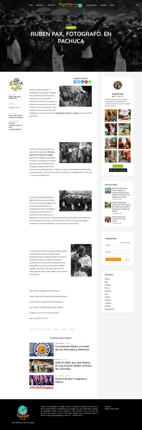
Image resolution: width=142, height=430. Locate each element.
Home (31, 5)
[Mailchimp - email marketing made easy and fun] (127, 260)
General (71, 28)
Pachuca (72, 329)
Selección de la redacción (15, 97)
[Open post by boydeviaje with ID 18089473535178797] (111, 143)
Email (108, 245)
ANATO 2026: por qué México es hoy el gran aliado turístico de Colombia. (73, 365)
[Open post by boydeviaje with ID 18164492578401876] (124, 143)
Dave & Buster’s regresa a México (71, 380)
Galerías (103, 5)
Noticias (51, 5)
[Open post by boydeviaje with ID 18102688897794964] (111, 156)
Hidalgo (56, 329)
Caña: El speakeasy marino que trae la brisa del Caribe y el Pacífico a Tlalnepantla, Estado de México (121, 207)
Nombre (108, 252)
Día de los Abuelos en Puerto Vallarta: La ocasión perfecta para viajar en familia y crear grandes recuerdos (121, 192)
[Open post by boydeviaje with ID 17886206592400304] (124, 156)
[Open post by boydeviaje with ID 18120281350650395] (124, 129)
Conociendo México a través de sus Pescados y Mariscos (72, 348)
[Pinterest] (86, 81)
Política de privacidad (112, 409)
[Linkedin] (82, 81)
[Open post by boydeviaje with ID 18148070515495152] (124, 115)
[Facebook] (75, 81)
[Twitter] (78, 81)
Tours (112, 5)
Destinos (39, 5)
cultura (38, 329)
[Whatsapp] (90, 81)
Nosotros (108, 407)
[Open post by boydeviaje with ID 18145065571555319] (111, 115)
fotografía (47, 329)
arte (32, 329)
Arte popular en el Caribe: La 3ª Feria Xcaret (118, 219)
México (64, 329)
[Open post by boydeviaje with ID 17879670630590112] (111, 129)
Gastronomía (92, 5)
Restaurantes (59, 376)
